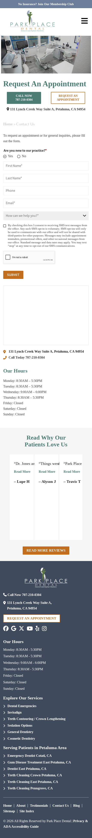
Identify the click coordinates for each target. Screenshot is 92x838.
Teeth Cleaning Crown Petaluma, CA (34, 775)
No (24, 156)
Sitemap (9, 811)
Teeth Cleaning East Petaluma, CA (32, 782)
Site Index (26, 811)
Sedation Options (19, 725)
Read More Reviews (46, 550)
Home (8, 124)
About (20, 805)
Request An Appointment (68, 97)
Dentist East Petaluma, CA (26, 769)
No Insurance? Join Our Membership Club (46, 4)
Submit (13, 275)
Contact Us (60, 805)
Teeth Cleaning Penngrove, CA (30, 788)
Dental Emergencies (21, 706)
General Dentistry (20, 732)
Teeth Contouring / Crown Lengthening (36, 719)
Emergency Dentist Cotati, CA (29, 755)
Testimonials (39, 805)
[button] (6, 628)
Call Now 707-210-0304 (24, 97)
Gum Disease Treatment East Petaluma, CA (39, 762)
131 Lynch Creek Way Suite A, (47, 109)
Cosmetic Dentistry (21, 738)
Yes (10, 156)
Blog (76, 805)
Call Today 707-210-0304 (27, 357)
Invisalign (14, 712)
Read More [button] (22, 471)
